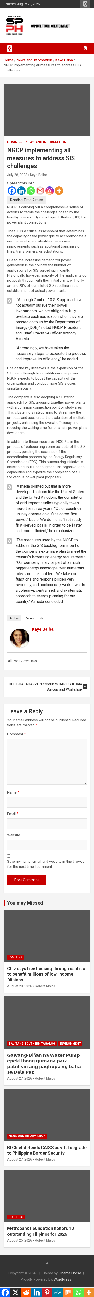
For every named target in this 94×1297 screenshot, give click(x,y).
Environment (70, 1043)
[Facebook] (12, 190)
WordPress (62, 1279)
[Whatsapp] (31, 190)
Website (13, 835)
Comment (16, 734)
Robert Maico (45, 986)
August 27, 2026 (19, 1078)
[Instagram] (49, 190)
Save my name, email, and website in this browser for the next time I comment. (46, 864)
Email (12, 814)
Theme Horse (70, 1273)
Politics (15, 957)
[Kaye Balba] (19, 631)
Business (15, 142)
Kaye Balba (38, 175)
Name (13, 792)
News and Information (45, 142)
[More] (59, 190)
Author (14, 618)
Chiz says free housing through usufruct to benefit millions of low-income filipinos (47, 974)
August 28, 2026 (19, 986)
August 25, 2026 (19, 1240)
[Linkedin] (21, 190)
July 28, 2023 (17, 175)
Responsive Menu (85, 4)
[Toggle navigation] (10, 48)
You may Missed (25, 903)
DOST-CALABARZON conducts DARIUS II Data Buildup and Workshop (45, 686)
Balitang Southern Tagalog (32, 1043)
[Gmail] (40, 190)
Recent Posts (34, 618)
